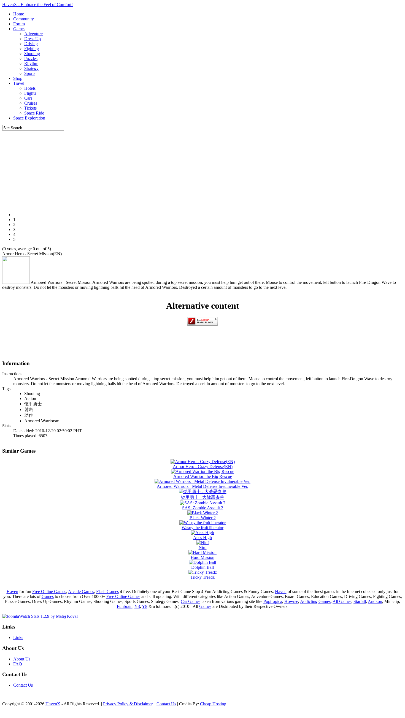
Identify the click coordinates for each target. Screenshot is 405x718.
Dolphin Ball (202, 567)
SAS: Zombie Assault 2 (202, 507)
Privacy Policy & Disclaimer (127, 703)
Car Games (190, 601)
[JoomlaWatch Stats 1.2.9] (40, 616)
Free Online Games (49, 591)
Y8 (144, 606)
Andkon (375, 601)
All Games (342, 601)
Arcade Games (81, 591)
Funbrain (125, 606)
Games (48, 596)
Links (18, 637)
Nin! (203, 547)
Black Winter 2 (203, 517)
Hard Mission (202, 557)
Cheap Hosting (213, 703)
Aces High (202, 537)
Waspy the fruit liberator (202, 527)
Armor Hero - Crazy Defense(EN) (203, 466)
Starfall (359, 601)
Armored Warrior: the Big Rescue (202, 476)
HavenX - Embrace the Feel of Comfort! (37, 4)
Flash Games (107, 591)
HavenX (52, 703)
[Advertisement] (202, 169)
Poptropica (272, 601)
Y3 (137, 606)
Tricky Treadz (202, 577)
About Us (21, 659)
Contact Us (23, 685)
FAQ (17, 664)
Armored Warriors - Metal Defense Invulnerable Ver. (202, 486)
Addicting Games (315, 601)
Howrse (291, 601)
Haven (12, 591)
